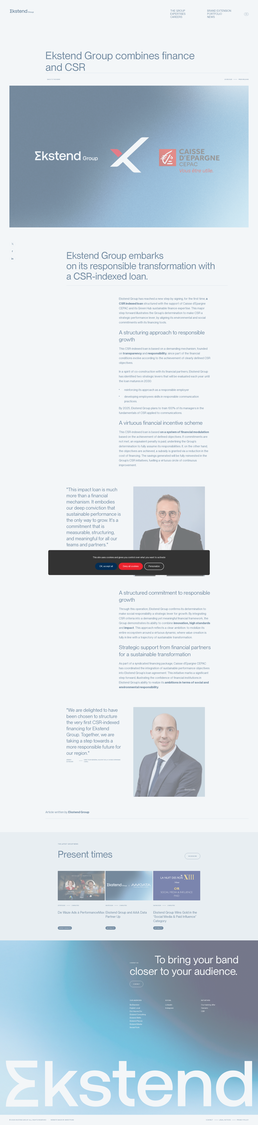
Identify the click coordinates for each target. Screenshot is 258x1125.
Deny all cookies (131, 566)
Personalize (154, 566)
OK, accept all (106, 566)
